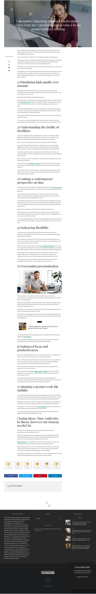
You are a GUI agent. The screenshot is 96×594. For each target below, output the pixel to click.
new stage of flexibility (47, 245)
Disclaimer (47, 529)
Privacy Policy (54, 529)
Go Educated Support (9, 56)
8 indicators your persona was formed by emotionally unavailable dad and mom (81, 532)
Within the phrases (22, 442)
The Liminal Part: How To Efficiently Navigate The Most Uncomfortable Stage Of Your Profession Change (81, 547)
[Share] (9, 61)
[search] (59, 518)
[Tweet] (9, 64)
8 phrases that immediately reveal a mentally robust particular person (81, 539)
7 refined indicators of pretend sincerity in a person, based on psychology (43, 327)
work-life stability (41, 406)
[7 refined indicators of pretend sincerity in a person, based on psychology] (22, 326)
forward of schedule (35, 163)
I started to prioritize (25, 102)
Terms (59, 529)
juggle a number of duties (40, 371)
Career (45, 17)
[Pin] (9, 67)
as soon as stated (57, 187)
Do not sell (37, 530)
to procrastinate (27, 336)
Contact (42, 529)
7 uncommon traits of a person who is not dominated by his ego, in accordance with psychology (81, 523)
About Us (37, 529)
